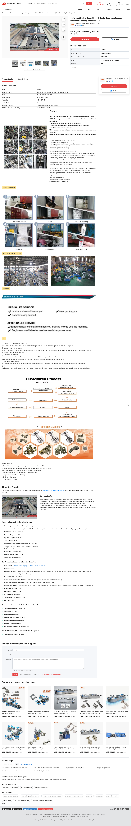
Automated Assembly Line (10, 787)
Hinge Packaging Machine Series (43, 771)
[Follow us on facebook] (115, 809)
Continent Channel (86, 814)
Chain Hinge (99, 796)
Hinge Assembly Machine (37, 566)
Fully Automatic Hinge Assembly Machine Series (15, 768)
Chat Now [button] (116, 39)
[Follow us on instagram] (120, 809)
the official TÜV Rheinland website (53, 490)
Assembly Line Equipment (68, 13)
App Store (6, 809)
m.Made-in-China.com (69, 816)
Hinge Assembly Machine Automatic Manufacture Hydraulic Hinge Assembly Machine (117, 749)
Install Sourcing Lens (46, 809)
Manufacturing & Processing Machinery (18, 13)
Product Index (96, 814)
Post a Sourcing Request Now (51, 674)
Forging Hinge (7, 800)
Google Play (17, 809)
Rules (128, 9)
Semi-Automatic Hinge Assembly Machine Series (47, 768)
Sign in (127, 5)
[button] (84, 3)
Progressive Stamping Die (21, 566)
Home (3, 13)
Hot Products (29, 814)
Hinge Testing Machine (103, 768)
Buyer (88, 9)
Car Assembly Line (26, 787)
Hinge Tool (89, 796)
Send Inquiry (85, 39)
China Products (38, 814)
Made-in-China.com (58, 816)
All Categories (8, 9)
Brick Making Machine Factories (30, 796)
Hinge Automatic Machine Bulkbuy (42, 800)
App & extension (107, 9)
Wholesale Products (65, 814)
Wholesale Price (76, 814)
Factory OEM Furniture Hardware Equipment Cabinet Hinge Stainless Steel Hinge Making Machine (65, 749)
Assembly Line (55, 13)
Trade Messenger (30, 809)
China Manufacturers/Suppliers (51, 814)
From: (10, 650)
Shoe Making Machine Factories (74, 796)
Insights (103, 814)
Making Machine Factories (10, 796)
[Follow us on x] (118, 809)
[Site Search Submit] (89, 3)
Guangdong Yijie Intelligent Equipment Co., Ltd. (88, 23)
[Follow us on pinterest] (126, 809)
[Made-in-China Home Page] (11, 4)
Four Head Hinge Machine (22, 800)
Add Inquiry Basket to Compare (35, 70)
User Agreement (75, 820)
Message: (9, 659)
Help (97, 9)
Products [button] (30, 4)
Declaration (84, 820)
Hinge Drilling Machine (112, 796)
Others (67, 771)
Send (15, 674)
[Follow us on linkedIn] (128, 809)
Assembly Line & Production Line (40, 13)
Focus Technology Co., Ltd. (53, 820)
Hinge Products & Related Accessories (12, 771)
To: (11, 655)
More (3, 803)
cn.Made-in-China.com (82, 816)
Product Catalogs (27, 764)
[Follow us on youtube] (123, 809)
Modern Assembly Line (41, 787)
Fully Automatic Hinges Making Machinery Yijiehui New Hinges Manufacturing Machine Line (13, 749)
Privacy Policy (92, 820)
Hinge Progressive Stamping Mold (75, 768)
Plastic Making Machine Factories (52, 796)
